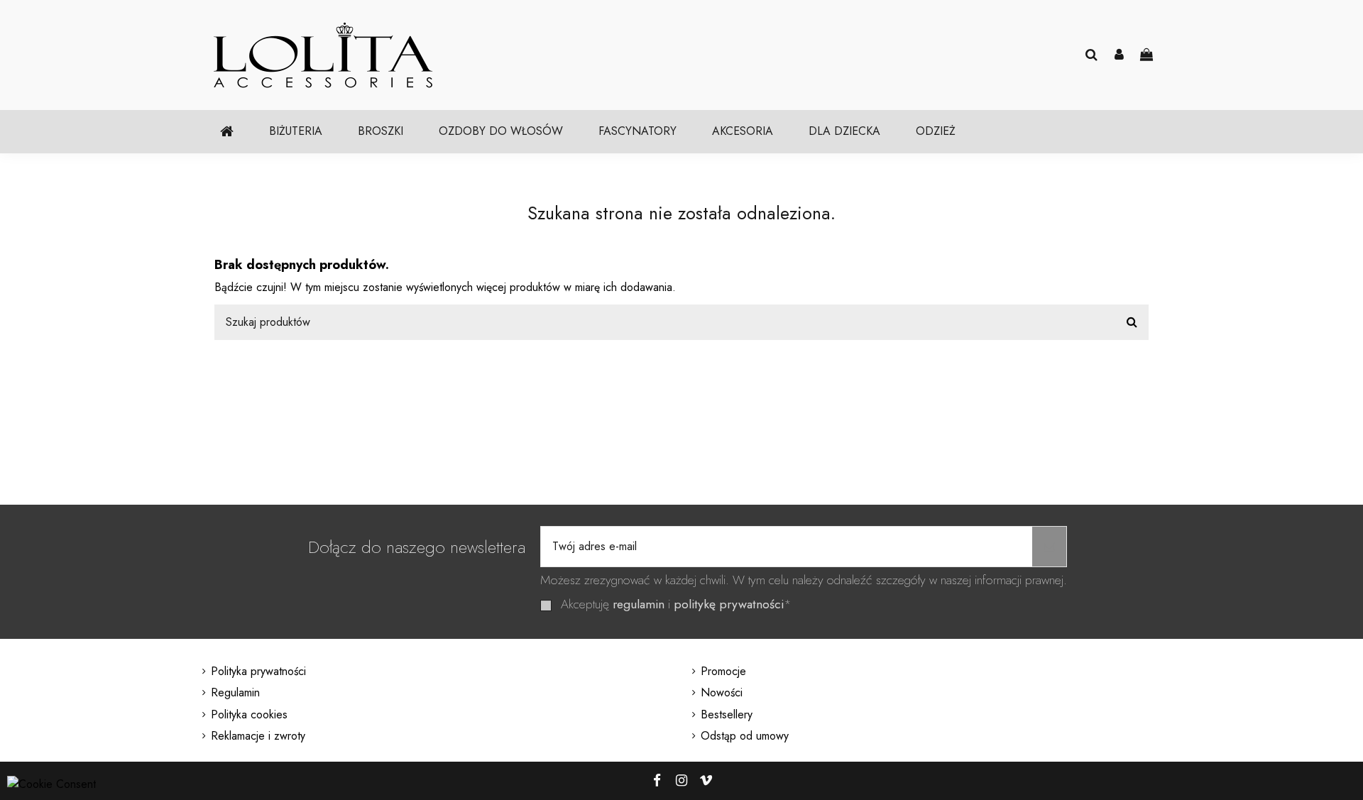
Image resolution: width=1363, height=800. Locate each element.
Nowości (722, 692)
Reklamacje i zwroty (258, 736)
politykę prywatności (729, 604)
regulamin (638, 604)
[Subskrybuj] (1049, 546)
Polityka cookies (249, 714)
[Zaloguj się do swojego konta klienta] (1119, 55)
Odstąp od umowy (745, 736)
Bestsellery (726, 714)
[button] (295, 131)
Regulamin (235, 692)
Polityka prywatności (258, 671)
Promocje (723, 671)
